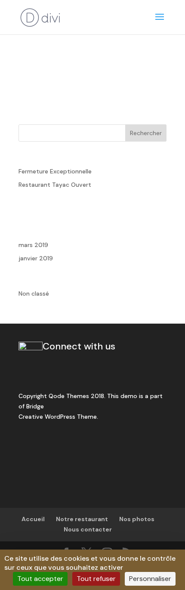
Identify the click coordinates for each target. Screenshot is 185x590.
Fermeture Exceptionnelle (55, 171)
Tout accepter (40, 578)
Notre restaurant (82, 519)
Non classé (33, 293)
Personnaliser (150, 578)
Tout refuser (96, 578)
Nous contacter (88, 529)
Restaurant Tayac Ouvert (54, 184)
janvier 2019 (35, 258)
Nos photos (136, 519)
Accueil (33, 519)
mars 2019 (33, 245)
